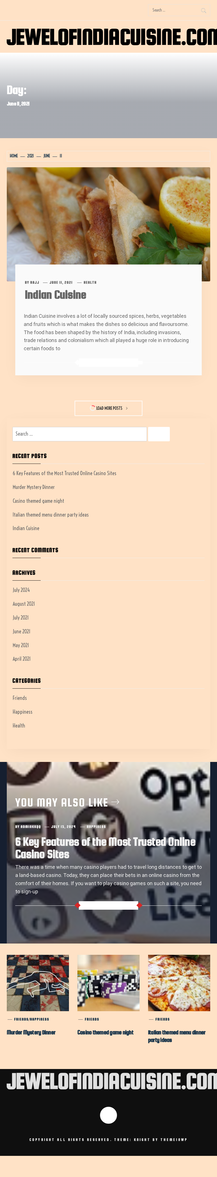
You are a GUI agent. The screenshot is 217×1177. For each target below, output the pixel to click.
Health (90, 282)
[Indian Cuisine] (108, 224)
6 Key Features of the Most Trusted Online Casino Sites (64, 473)
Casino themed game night (38, 501)
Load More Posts (109, 408)
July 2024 (21, 590)
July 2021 (21, 617)
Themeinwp (174, 1140)
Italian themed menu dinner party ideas (51, 515)
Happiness (22, 712)
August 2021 (24, 604)
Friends (20, 698)
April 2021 (22, 659)
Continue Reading (107, 362)
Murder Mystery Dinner (34, 487)
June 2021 (22, 631)
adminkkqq (31, 827)
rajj (34, 282)
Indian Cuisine (55, 294)
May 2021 (21, 645)
